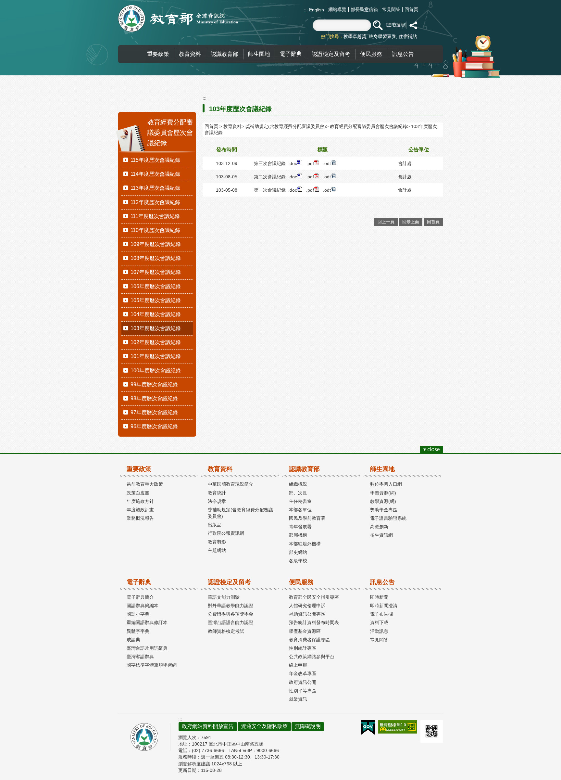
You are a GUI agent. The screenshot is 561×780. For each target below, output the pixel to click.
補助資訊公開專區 (307, 614)
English (316, 9)
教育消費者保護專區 (309, 639)
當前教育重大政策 (145, 484)
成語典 (133, 639)
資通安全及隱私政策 (264, 726)
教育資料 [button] (190, 54)
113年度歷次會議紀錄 (155, 188)
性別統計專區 (302, 648)
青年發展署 (300, 526)
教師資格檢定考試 (226, 631)
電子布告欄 (381, 614)
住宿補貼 (408, 36)
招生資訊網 (381, 535)
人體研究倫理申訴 (307, 605)
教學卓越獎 (354, 36)
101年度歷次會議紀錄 (156, 356)
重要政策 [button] (158, 54)
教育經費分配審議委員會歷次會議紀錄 (368, 126)
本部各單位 (300, 509)
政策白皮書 (138, 492)
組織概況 (298, 484)
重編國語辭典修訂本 (147, 622)
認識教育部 (304, 469)
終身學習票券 (382, 36)
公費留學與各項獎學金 (230, 614)
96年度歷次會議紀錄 (154, 426)
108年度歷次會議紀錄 (156, 258)
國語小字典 (138, 614)
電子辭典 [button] (291, 54)
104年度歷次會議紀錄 (156, 314)
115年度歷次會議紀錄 (155, 160)
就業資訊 (298, 699)
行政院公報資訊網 (226, 533)
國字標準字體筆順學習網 (152, 665)
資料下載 (379, 622)
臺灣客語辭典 (140, 656)
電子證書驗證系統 (388, 518)
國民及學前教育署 (307, 518)
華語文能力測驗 (224, 597)
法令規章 (217, 501)
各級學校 (298, 560)
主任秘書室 (300, 501)
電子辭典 (139, 582)
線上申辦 (298, 665)
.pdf (310, 163)
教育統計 (217, 492)
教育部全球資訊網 (178, 18)
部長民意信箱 (364, 9)
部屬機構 (298, 535)
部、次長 (298, 492)
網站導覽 (337, 9)
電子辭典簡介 (140, 597)
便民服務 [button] (371, 54)
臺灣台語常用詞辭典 (147, 648)
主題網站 (217, 550)
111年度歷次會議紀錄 (155, 216)
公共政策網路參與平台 (311, 656)
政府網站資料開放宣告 (208, 726)
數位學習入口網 (386, 484)
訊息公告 (382, 582)
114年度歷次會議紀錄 (155, 174)
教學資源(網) (383, 501)
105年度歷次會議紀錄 (156, 300)
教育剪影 (217, 541)
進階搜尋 (396, 24)
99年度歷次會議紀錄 (154, 384)
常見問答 (391, 9)
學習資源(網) (383, 492)
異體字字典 (138, 631)
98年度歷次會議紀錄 (154, 398)
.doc (292, 163)
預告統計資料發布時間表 (314, 622)
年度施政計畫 (140, 509)
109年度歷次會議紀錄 (156, 244)
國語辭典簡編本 (142, 605)
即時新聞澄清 (383, 605)
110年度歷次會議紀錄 (155, 230)
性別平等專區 (302, 690)
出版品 (214, 524)
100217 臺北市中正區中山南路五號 (227, 744)
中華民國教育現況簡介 (230, 484)
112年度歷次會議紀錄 (155, 202)
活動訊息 (379, 631)
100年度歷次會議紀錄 (156, 370)
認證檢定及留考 (229, 582)
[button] (377, 25)
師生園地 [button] (259, 54)
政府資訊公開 (302, 682)
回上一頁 (386, 221)
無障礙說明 (308, 726)
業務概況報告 (140, 518)
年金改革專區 (302, 673)
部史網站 (298, 552)
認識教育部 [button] (224, 54)
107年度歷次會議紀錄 (156, 272)
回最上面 (410, 221)
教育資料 (232, 126)
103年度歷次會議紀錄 (156, 328)
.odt (327, 163)
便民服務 (301, 582)
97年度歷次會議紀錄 (154, 412)
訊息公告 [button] (403, 54)
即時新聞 (379, 597)
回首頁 (411, 9)
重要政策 (139, 469)
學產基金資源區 (305, 631)
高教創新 (379, 526)
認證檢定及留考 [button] (331, 54)
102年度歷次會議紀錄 (156, 342)
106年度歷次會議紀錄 (156, 286)
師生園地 (382, 469)
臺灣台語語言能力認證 (230, 622)
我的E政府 (368, 727)
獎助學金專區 (383, 509)
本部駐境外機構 (305, 543)
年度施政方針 (140, 501)
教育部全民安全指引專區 (314, 597)
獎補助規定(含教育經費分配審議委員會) (285, 126)
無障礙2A (397, 727)
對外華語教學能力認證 (230, 605)
